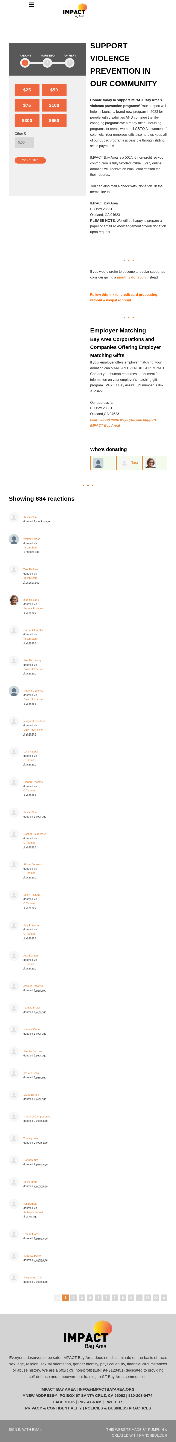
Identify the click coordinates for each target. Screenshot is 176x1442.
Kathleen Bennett (33, 1212)
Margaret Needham (34, 721)
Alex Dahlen (30, 955)
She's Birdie (30, 1181)
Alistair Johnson (32, 864)
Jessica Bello (31, 1073)
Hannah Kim (30, 1160)
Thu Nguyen (30, 1138)
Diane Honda (31, 1094)
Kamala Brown (32, 1007)
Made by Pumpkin (148, 1430)
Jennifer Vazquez (33, 1051)
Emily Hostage (31, 894)
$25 (27, 89)
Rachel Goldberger (34, 834)
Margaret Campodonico (37, 1116)
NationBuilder (153, 1435)
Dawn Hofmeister (33, 669)
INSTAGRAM (90, 1402)
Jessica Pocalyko (33, 608)
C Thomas (29, 760)
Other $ (20, 134)
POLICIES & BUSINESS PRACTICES (118, 1408)
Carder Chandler (33, 630)
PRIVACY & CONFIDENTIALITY (53, 1408)
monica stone (31, 599)
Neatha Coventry (33, 690)
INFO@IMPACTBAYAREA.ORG (107, 1389)
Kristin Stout (30, 517)
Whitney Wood (31, 539)
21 (148, 1298)
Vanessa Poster (32, 1255)
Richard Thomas (33, 782)
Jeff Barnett (29, 1203)
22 (156, 1298)
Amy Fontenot (31, 925)
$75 (27, 105)
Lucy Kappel (30, 751)
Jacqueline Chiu (32, 1277)
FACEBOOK (64, 1402)
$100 (54, 105)
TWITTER (113, 1402)
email (37, 1430)
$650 (54, 120)
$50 (54, 89)
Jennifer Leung (32, 660)
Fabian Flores (31, 1234)
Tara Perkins (30, 569)
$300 (27, 120)
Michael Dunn (31, 1029)
